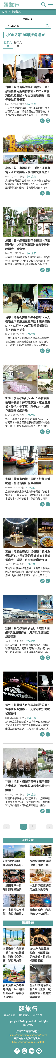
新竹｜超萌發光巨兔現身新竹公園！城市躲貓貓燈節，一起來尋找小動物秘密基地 (27, 709)
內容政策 (37, 1015)
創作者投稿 (9, 1015)
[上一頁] (6, 826)
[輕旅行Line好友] (39, 1051)
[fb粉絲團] (17, 1051)
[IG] (24, 1051)
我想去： (28, 19)
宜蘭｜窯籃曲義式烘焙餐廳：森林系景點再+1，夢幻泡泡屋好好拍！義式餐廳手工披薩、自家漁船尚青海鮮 (27, 556)
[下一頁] (49, 826)
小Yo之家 (31, 104)
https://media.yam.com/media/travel (28, 1035)
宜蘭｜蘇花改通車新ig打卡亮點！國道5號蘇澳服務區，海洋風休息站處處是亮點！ (27, 632)
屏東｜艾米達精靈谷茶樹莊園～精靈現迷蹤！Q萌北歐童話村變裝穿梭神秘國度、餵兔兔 (27, 245)
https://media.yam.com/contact (28, 1042)
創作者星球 (24, 1015)
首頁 (4, 12)
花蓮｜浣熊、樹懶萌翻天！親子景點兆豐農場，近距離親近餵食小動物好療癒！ (27, 786)
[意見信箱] (32, 1051)
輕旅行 (11, 4)
